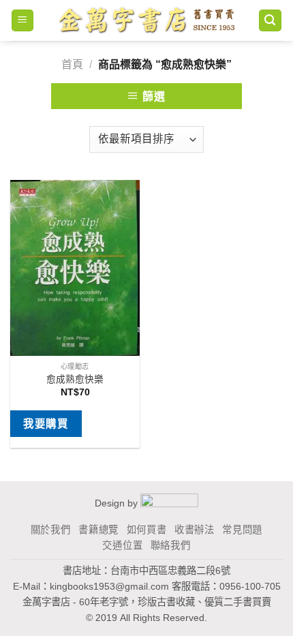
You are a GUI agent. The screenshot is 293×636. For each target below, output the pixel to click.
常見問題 (242, 529)
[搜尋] (270, 21)
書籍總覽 (98, 529)
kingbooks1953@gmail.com (109, 586)
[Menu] (23, 21)
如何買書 (147, 529)
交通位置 (122, 545)
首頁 (72, 64)
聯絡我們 (171, 545)
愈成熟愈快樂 (75, 379)
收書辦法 (194, 529)
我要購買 (45, 423)
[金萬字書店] (146, 20)
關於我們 (51, 529)
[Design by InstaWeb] (169, 502)
